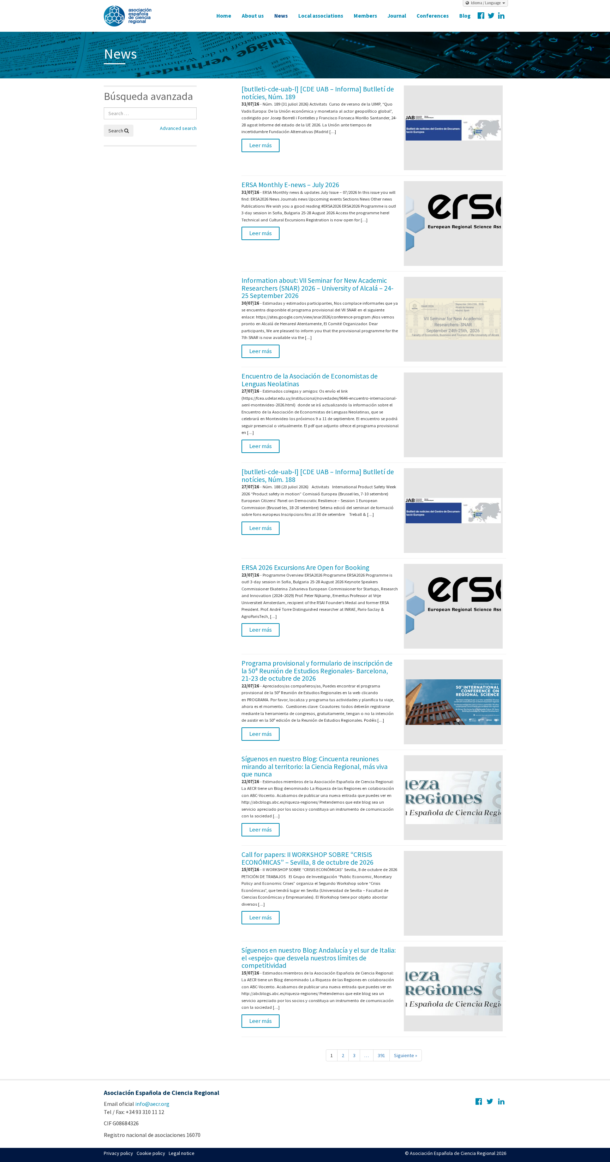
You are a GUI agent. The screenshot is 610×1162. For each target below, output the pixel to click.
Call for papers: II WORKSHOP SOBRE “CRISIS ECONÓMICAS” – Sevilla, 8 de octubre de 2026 (307, 858)
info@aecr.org (152, 1103)
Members (365, 15)
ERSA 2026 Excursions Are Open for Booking (305, 567)
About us (253, 15)
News (281, 15)
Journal (397, 15)
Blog (465, 15)
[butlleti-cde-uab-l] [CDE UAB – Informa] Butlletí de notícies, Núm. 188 (317, 475)
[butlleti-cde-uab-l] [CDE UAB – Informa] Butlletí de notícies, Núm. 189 (317, 93)
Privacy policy (118, 1153)
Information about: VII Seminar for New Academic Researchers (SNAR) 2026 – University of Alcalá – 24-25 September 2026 (317, 288)
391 (381, 1055)
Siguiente (405, 1055)
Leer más (260, 145)
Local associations (320, 15)
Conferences (433, 15)
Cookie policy (151, 1153)
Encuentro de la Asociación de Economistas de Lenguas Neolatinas (309, 380)
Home (223, 15)
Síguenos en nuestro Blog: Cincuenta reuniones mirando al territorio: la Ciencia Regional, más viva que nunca (314, 766)
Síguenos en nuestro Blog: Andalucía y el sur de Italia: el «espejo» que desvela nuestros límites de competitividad (318, 958)
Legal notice (182, 1153)
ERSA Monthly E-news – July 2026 (290, 184)
